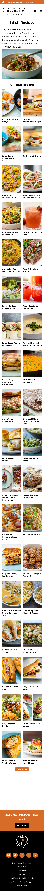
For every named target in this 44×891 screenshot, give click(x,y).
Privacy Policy (22, 867)
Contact (22, 874)
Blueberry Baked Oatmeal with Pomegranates (10, 497)
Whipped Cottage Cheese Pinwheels (31, 196)
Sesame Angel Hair (32, 535)
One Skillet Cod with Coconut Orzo (11, 270)
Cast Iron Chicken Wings (10, 120)
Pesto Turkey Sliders (8, 459)
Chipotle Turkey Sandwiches (9, 575)
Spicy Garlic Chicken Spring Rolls (9, 158)
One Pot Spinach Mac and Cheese (30, 612)
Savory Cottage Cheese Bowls (9, 307)
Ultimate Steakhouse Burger (32, 120)
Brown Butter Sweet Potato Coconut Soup (11, 613)
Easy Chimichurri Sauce (31, 270)
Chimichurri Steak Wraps (31, 725)
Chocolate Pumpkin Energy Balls (32, 575)
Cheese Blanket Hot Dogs (11, 688)
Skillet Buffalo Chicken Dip (29, 381)
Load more (22, 769)
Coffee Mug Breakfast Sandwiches (7, 382)
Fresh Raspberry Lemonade (30, 307)
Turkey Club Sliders (32, 156)
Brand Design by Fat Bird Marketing (22, 878)
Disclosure (22, 870)
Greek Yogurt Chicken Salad (8, 420)
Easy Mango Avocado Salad (9, 196)
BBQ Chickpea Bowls (8, 725)
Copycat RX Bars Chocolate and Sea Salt (31, 421)
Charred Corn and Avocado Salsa (10, 233)
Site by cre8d (22, 885)
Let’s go (22, 825)
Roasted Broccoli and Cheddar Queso (32, 344)
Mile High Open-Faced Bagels (30, 762)
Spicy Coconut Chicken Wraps (9, 762)
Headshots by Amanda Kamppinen (22, 882)
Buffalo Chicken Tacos (9, 651)
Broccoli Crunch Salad (30, 459)
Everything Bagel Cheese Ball (31, 496)
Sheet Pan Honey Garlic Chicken (31, 651)
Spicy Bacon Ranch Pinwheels (11, 344)
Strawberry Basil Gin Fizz (32, 233)
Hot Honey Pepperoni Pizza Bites (9, 537)
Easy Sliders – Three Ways (32, 688)
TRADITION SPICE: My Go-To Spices (19, 2)
